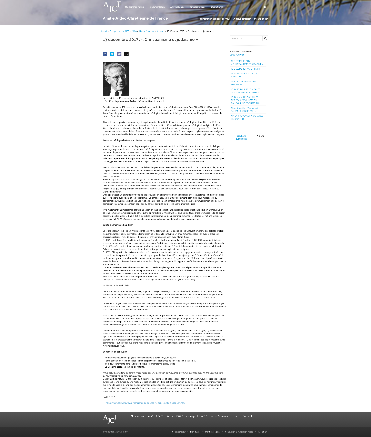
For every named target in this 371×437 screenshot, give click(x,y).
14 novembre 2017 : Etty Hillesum (244, 75)
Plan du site (195, 431)
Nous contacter (243, 18)
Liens (235, 416)
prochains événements (241, 137)
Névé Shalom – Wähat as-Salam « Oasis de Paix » (245, 109)
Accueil (104, 31)
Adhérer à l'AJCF (155, 416)
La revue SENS (174, 416)
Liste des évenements (219, 416)
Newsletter (138, 416)
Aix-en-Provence (146, 31)
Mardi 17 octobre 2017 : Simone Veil (244, 83)
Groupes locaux (197, 7)
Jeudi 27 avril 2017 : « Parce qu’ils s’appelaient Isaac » (245, 91)
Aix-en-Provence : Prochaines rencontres (247, 117)
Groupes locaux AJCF (120, 31)
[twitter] (112, 54)
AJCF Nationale (177, 7)
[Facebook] (105, 54)
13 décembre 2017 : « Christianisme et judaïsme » (247, 62)
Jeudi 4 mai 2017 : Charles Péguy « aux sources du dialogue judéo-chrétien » (245, 100)
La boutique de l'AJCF (195, 416)
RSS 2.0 (264, 431)
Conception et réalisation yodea (239, 431)
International (217, 7)
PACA (134, 31)
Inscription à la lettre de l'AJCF (216, 18)
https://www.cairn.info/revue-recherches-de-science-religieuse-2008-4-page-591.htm (145, 402)
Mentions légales (212, 431)
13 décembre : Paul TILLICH (245, 68)
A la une (260, 136)
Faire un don (262, 18)
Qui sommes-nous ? (134, 7)
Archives (160, 31)
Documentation (157, 7)
